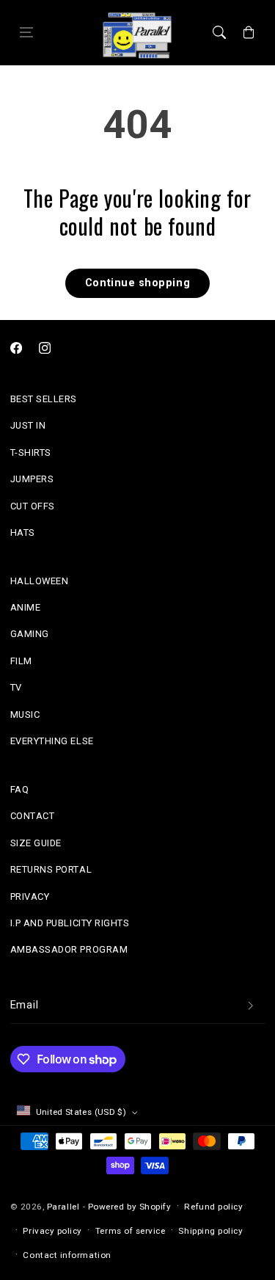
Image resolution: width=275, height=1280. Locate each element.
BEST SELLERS (43, 398)
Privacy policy (52, 1231)
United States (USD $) (81, 1112)
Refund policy (213, 1206)
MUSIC (25, 714)
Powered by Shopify (130, 1206)
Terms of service (130, 1231)
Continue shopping (137, 283)
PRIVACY (30, 896)
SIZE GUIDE (36, 842)
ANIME (25, 607)
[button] (26, 33)
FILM (21, 660)
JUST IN (28, 425)
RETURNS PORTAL (51, 869)
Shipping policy (210, 1231)
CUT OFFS (32, 506)
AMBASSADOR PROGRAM (69, 949)
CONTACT (32, 815)
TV (16, 687)
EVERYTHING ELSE (52, 740)
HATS (22, 532)
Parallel (63, 1206)
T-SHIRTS (30, 452)
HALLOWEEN (39, 580)
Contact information (67, 1255)
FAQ (19, 789)
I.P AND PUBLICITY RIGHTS (70, 922)
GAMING (29, 633)
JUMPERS (32, 478)
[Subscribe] (250, 1006)
